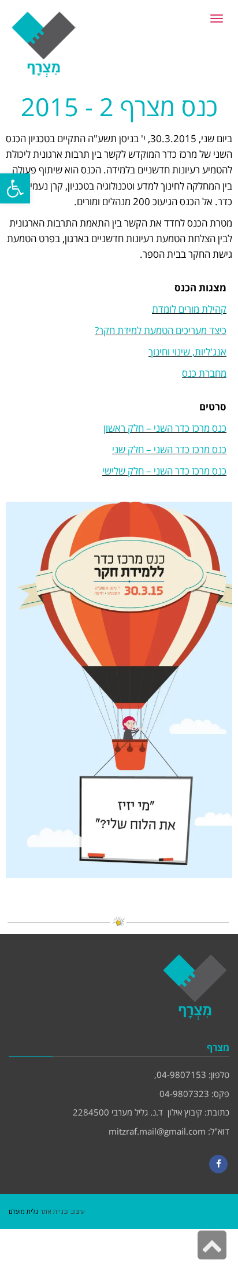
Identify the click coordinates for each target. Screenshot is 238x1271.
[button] (15, 188)
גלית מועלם (23, 1211)
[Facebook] (218, 1164)
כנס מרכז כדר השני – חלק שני (169, 449)
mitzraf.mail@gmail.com (157, 1131)
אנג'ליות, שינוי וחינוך (187, 351)
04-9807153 (181, 1074)
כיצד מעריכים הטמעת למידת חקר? (160, 330)
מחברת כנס (204, 373)
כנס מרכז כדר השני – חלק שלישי (164, 470)
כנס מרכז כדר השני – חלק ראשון (164, 428)
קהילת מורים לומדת (189, 309)
